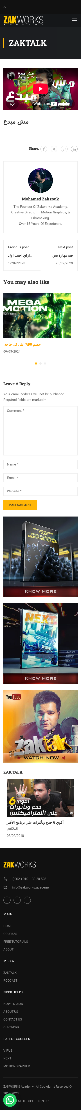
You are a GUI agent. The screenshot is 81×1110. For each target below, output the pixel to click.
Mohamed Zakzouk (40, 199)
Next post (65, 247)
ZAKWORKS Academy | (19, 1086)
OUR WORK (11, 1027)
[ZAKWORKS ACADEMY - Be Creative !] (23, 20)
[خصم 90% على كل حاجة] (37, 315)
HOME (7, 926)
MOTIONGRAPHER (16, 1066)
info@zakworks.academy (31, 887)
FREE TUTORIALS (15, 941)
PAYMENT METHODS (18, 1101)
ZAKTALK (10, 972)
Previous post (18, 247)
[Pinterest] (64, 149)
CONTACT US (12, 1019)
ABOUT (8, 949)
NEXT (7, 1058)
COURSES (10, 934)
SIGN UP (43, 1101)
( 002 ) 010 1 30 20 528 (29, 879)
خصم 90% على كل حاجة (22, 344)
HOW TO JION (13, 1004)
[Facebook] (43, 149)
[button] (36, 363)
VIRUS (7, 1050)
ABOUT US (10, 1011)
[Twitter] (54, 149)
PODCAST (10, 980)
